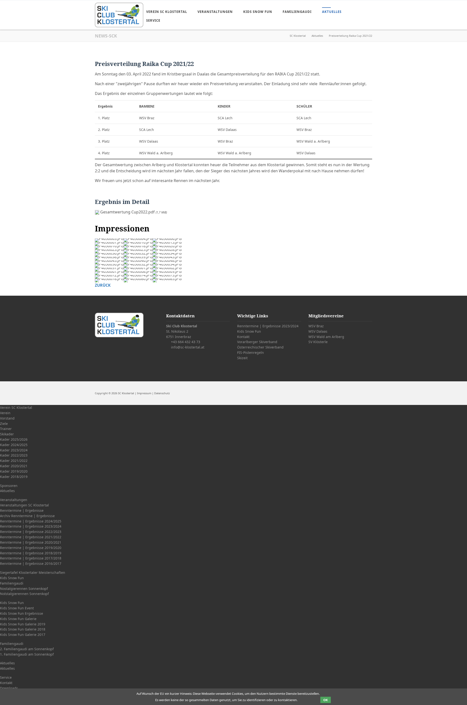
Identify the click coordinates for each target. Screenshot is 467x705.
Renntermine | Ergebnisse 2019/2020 (30, 547)
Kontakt (243, 336)
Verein (5, 413)
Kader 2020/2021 (13, 466)
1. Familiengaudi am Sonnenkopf (27, 654)
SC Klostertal (298, 35)
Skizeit (242, 358)
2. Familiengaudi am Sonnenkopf (27, 649)
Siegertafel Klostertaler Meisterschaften (32, 572)
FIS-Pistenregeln (250, 352)
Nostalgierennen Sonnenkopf (24, 588)
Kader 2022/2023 (13, 455)
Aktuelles (331, 11)
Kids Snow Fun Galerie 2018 (22, 629)
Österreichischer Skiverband (260, 347)
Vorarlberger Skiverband (257, 341)
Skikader (7, 434)
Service (153, 20)
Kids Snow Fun (257, 11)
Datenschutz (162, 393)
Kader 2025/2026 (13, 439)
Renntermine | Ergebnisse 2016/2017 (30, 563)
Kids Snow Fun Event (17, 608)
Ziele (4, 423)
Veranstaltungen (215, 11)
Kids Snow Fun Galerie (18, 618)
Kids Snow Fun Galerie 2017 (22, 634)
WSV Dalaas (317, 331)
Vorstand (7, 418)
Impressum (144, 393)
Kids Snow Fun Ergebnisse (21, 613)
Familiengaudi (297, 11)
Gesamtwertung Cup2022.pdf (133, 212)
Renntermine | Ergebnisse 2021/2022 (30, 537)
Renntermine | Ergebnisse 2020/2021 (30, 542)
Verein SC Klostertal (166, 11)
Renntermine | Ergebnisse (22, 510)
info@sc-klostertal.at (187, 347)
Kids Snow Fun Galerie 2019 (22, 624)
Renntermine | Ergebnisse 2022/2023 (30, 531)
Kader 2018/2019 (13, 476)
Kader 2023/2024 (13, 450)
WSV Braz (316, 326)
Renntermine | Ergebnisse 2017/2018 (30, 558)
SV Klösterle (318, 341)
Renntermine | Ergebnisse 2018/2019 (30, 553)
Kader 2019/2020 (13, 471)
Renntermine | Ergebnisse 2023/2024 (267, 326)
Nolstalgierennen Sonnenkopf (24, 593)
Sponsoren (9, 485)
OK (325, 700)
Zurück (103, 285)
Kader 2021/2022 (13, 460)
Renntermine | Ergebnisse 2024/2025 (30, 521)
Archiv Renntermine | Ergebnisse (27, 515)
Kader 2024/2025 (13, 444)
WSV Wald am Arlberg (326, 336)
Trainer (6, 428)
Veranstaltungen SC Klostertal (24, 505)
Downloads (9, 688)
